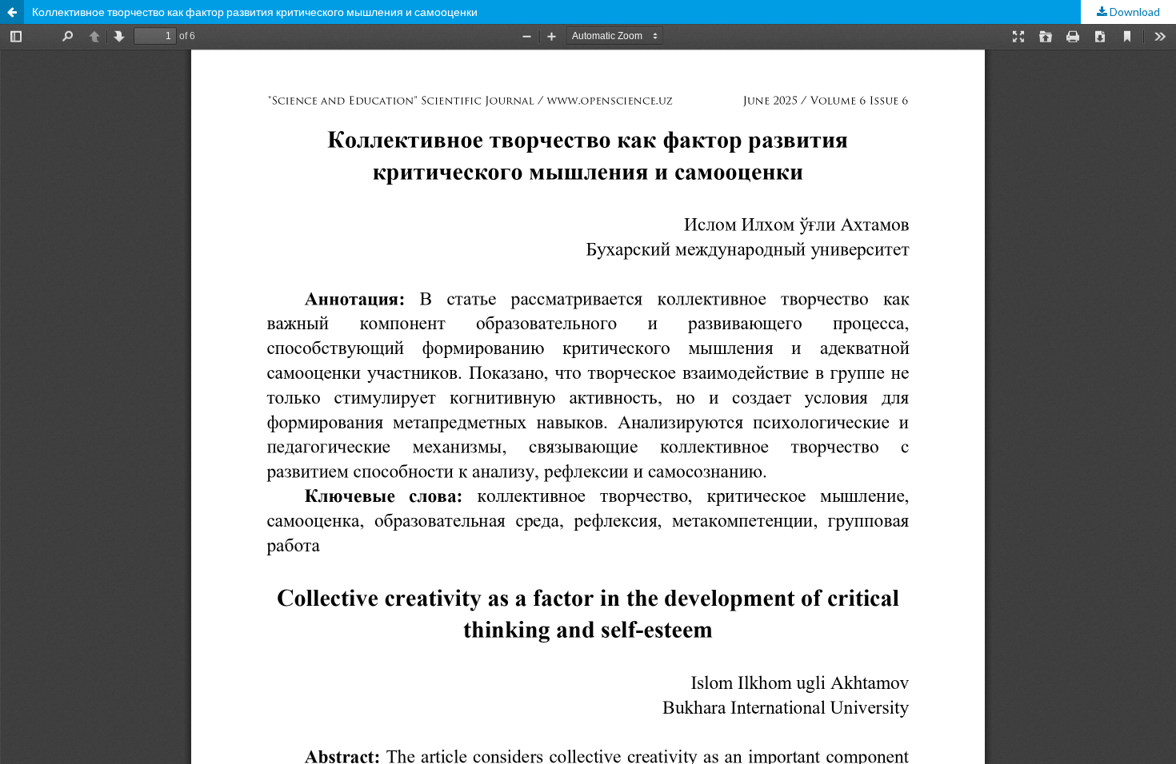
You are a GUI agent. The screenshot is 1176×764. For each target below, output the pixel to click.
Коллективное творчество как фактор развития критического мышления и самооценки (255, 11)
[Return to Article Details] (12, 12)
